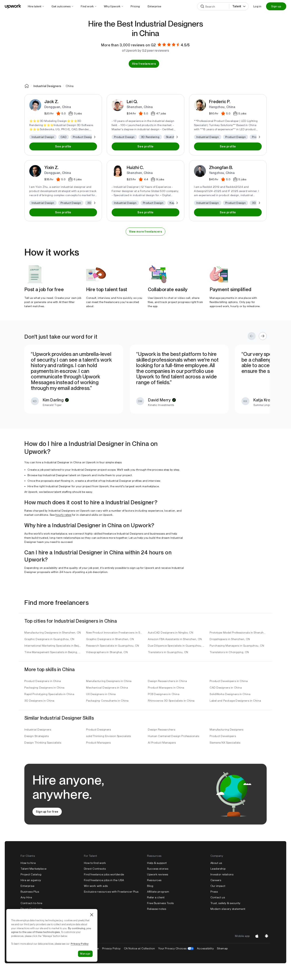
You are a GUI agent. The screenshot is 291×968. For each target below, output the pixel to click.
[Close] (92, 915)
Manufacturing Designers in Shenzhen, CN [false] (52, 632)
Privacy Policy (111, 948)
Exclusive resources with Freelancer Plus (111, 891)
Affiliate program (158, 891)
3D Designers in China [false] (39, 700)
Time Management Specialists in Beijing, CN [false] (52, 652)
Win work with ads (96, 885)
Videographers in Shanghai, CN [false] (107, 652)
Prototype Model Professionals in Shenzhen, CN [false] (238, 632)
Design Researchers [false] (161, 729)
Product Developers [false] (223, 736)
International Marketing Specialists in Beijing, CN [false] (52, 645)
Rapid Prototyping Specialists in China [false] (49, 694)
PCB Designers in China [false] (163, 694)
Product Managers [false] (98, 742)
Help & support (157, 862)
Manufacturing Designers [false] (226, 729)
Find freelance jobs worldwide (104, 874)
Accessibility (205, 948)
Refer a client (156, 897)
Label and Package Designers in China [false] (235, 700)
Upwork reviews (157, 874)
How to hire (28, 862)
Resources (154, 880)
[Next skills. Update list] (94, 137)
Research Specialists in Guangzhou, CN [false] (112, 645)
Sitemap (222, 948)
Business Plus (30, 891)
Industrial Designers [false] (37, 729)
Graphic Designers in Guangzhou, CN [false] (49, 639)
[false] (26, 86)
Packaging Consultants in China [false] (107, 700)
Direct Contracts (32, 908)
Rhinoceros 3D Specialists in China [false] (171, 700)
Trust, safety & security (225, 903)
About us (216, 862)
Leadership (218, 868)
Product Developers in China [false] (229, 681)
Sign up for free (47, 811)
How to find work (95, 862)
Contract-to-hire (31, 903)
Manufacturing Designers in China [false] (109, 681)
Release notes (156, 908)
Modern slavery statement (227, 908)
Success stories (157, 868)
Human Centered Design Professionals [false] (173, 736)
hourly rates (63, 514)
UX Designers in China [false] (101, 694)
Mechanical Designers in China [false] (107, 687)
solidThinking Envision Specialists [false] (108, 736)
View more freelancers (145, 231)
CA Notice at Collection (139, 948)
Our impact (217, 885)
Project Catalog (31, 874)
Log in (257, 6)
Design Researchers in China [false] (167, 681)
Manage (85, 953)
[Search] (202, 6)
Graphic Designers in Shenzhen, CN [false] (110, 639)
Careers (215, 880)
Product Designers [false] (98, 729)
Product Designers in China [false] (42, 681)
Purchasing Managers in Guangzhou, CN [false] (237, 645)
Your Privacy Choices (176, 948)
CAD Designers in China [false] (226, 687)
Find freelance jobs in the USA (104, 880)
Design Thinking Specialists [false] (42, 742)
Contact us (217, 897)
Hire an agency (31, 880)
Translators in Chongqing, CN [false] (229, 652)
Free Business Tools (160, 903)
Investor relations (222, 874)
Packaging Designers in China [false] (44, 687)
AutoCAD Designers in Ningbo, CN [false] (170, 632)
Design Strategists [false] (36, 736)
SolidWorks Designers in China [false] (230, 694)
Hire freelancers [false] (144, 63)
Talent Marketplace (33, 868)
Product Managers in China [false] (166, 687)
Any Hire (26, 897)
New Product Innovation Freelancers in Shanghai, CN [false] (114, 632)
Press (214, 891)
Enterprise (27, 885)
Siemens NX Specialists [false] (225, 742)
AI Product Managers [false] (162, 742)
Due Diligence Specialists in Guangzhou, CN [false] (176, 645)
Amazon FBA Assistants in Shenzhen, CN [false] (175, 639)
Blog (150, 885)
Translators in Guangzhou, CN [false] (168, 652)
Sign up (276, 6)
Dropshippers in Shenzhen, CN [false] (230, 639)
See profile (63, 146)
